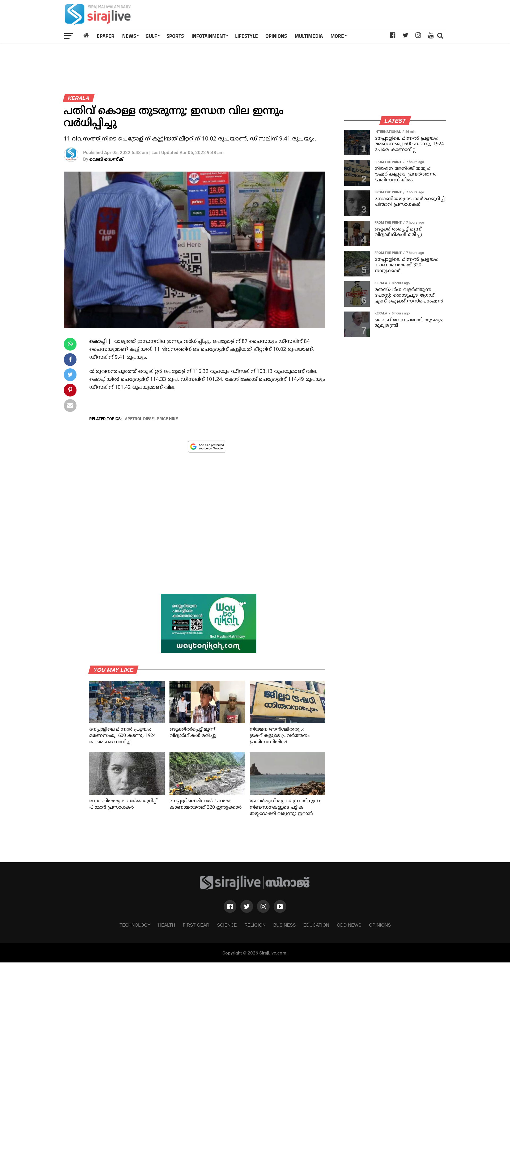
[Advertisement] (330, 14)
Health (166, 925)
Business (284, 925)
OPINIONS (276, 36)
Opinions (380, 925)
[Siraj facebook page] (230, 906)
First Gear (196, 925)
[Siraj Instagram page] (263, 906)
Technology (135, 925)
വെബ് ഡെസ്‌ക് (106, 159)
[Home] (86, 35)
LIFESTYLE (246, 36)
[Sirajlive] (255, 889)
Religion (255, 925)
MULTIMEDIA (309, 36)
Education (316, 925)
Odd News (349, 925)
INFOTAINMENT (209, 36)
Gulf (151, 36)
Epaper (105, 36)
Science (227, 925)
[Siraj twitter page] (246, 906)
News (129, 36)
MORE (337, 36)
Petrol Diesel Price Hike (153, 419)
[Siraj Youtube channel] (280, 906)
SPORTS (175, 36)
